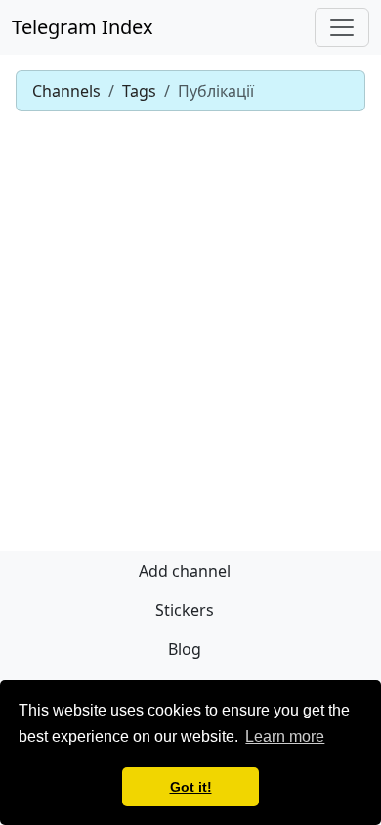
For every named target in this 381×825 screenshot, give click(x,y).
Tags (139, 91)
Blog (184, 649)
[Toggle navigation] (342, 27)
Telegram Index (82, 27)
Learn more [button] (284, 736)
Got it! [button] (191, 787)
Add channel (185, 571)
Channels (66, 91)
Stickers (184, 610)
